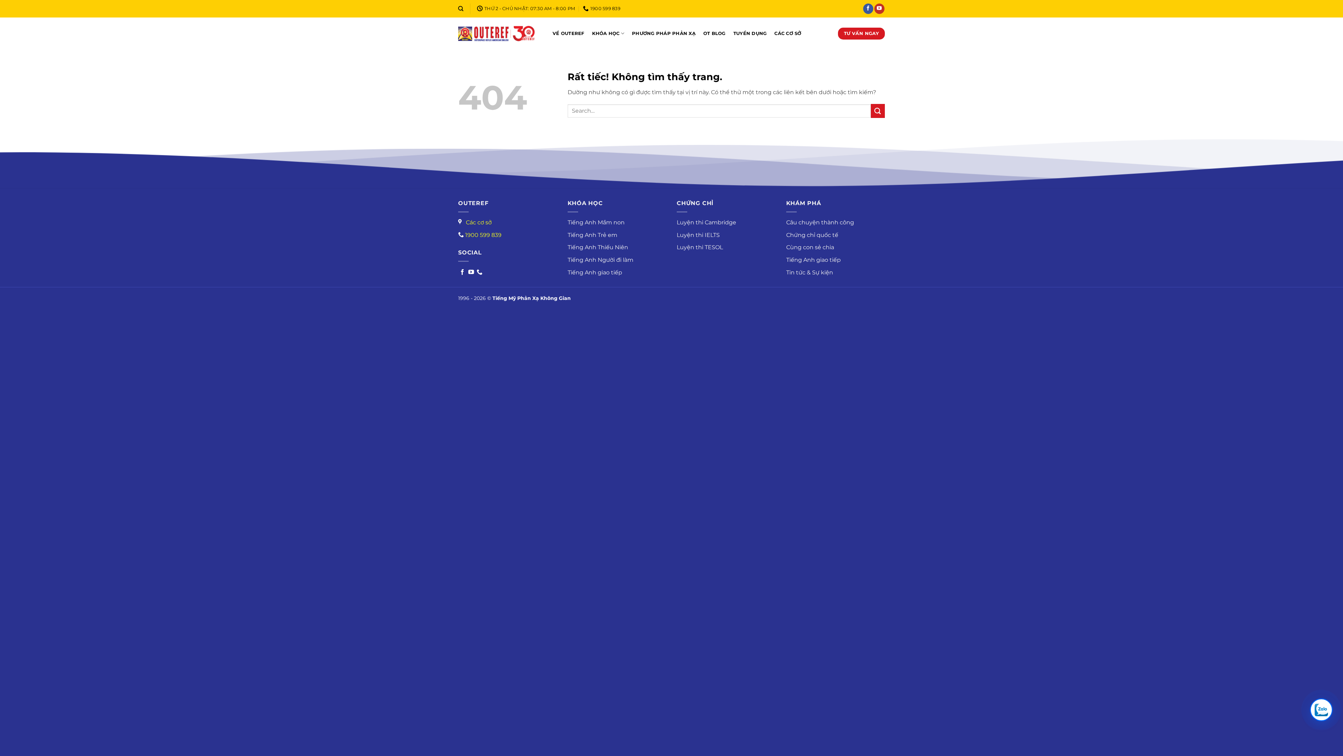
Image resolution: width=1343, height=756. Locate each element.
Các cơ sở (787, 33)
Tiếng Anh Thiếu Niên (598, 247)
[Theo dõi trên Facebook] (868, 9)
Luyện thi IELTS (698, 235)
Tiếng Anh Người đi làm (600, 260)
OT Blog (714, 33)
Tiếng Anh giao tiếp (595, 272)
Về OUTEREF (568, 33)
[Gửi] (878, 111)
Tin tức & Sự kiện (809, 272)
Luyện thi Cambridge (706, 222)
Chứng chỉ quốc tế (812, 235)
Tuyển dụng (750, 33)
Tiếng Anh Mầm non (596, 222)
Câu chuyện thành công (820, 222)
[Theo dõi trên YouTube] (879, 9)
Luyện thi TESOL (700, 247)
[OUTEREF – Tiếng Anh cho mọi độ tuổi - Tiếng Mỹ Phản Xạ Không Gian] (496, 33)
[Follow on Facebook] (462, 272)
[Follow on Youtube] (471, 272)
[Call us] (479, 272)
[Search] (460, 9)
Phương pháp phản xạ (664, 33)
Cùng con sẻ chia (810, 247)
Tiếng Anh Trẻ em (592, 235)
